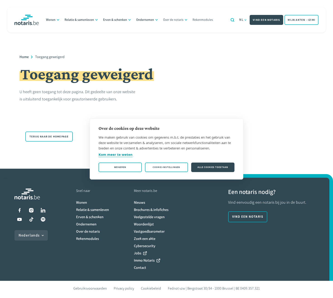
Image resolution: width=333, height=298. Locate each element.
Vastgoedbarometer (149, 231)
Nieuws (139, 202)
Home (24, 57)
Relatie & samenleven (79, 20)
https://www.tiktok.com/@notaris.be (31, 219)
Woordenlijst (144, 224)
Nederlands (29, 235)
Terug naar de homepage (49, 136)
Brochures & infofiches (151, 210)
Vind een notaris (266, 19)
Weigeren (120, 167)
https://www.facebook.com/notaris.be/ (19, 210)
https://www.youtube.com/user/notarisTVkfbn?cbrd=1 (19, 219)
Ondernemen (145, 20)
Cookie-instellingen (166, 167)
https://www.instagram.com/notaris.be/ (31, 210)
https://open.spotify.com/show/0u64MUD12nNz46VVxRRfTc (43, 219)
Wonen (51, 20)
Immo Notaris (144, 260)
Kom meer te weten (116, 154)
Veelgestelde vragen (149, 217)
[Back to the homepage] (26, 19)
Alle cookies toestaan (213, 167)
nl (241, 20)
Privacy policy (124, 288)
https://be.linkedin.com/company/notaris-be (43, 210)
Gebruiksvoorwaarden (90, 288)
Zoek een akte (144, 239)
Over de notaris (173, 20)
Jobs (137, 253)
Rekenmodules (203, 20)
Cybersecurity (144, 246)
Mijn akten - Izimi (301, 19)
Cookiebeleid (151, 288)
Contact (140, 267)
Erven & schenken (115, 20)
